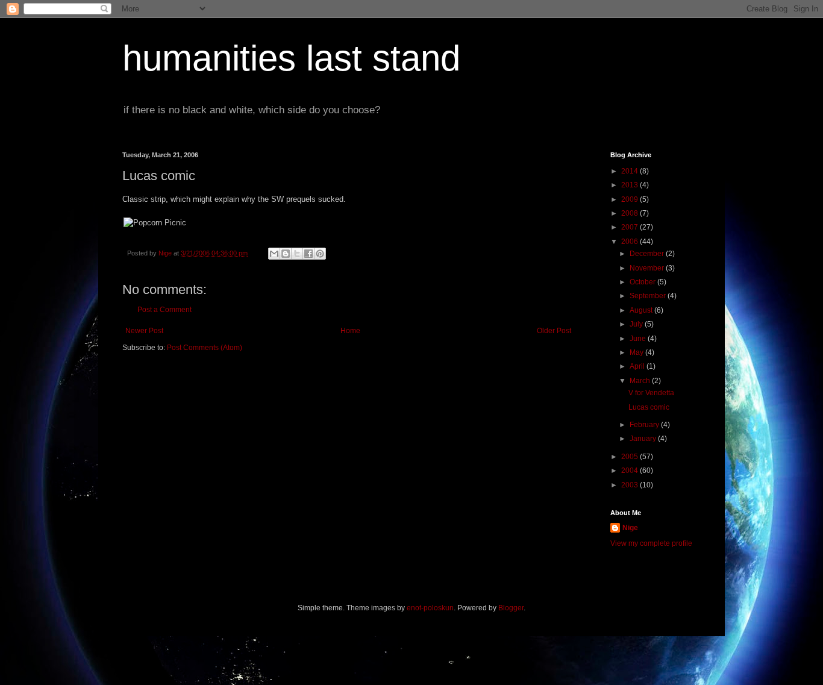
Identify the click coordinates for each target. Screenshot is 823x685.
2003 (630, 485)
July (637, 324)
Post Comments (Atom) (204, 347)
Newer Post (144, 331)
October (643, 282)
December (648, 253)
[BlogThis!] (286, 254)
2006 (630, 241)
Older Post (554, 331)
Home (350, 331)
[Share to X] (297, 254)
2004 (630, 470)
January (644, 438)
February (645, 425)
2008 (630, 213)
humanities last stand (291, 58)
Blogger (511, 608)
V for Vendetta (651, 393)
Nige (630, 528)
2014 (630, 171)
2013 (630, 185)
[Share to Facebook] (308, 254)
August (642, 310)
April (638, 366)
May (637, 352)
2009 (630, 199)
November (648, 268)
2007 (630, 227)
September (649, 296)
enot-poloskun (430, 608)
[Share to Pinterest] (320, 254)
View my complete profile (651, 543)
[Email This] (274, 254)
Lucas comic (648, 407)
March (641, 381)
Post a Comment (164, 309)
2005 (630, 456)
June (639, 338)
